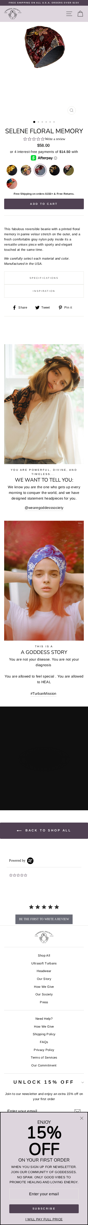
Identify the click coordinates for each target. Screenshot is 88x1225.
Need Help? (44, 1018)
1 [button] (34, 122)
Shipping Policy (44, 1034)
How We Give (44, 987)
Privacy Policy (44, 1050)
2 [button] (39, 122)
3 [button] (43, 122)
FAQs (44, 1042)
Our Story (44, 979)
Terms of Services (44, 1057)
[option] (44, 2)
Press (44, 1002)
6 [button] (54, 122)
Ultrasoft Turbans (43, 963)
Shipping (26, 193)
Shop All (44, 955)
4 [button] (46, 122)
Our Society (44, 994)
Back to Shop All (47, 830)
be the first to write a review (44, 919)
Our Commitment (43, 1065)
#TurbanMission (43, 693)
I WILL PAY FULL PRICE (44, 1219)
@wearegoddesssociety (44, 508)
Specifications (44, 278)
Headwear (44, 971)
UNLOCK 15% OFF (43, 1082)
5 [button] (50, 122)
